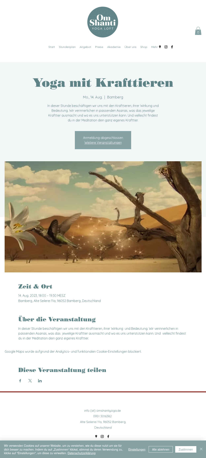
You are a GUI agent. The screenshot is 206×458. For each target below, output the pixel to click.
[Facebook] (172, 47)
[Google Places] (160, 47)
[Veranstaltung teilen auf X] (30, 380)
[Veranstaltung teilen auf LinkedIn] (40, 380)
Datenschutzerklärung (82, 453)
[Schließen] (201, 449)
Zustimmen (186, 449)
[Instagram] (166, 47)
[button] (198, 31)
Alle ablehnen (160, 449)
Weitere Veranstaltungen (103, 143)
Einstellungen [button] (136, 449)
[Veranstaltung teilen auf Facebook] (20, 380)
